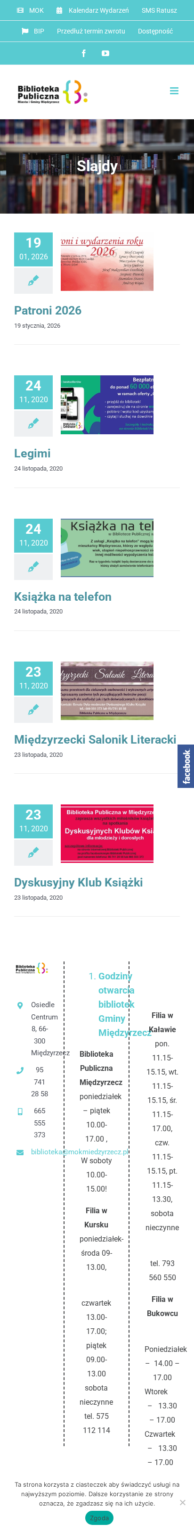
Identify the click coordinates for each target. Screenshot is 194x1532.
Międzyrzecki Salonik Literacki (91, 691)
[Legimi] (107, 404)
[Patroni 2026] (107, 261)
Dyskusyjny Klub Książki (91, 833)
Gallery (122, 261)
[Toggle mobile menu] (175, 91)
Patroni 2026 (91, 261)
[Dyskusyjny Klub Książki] (107, 833)
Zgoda (99, 1518)
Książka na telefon (91, 547)
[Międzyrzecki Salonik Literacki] (107, 691)
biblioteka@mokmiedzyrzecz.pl (39, 1152)
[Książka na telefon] (107, 548)
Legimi (32, 453)
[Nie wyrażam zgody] (182, 1502)
